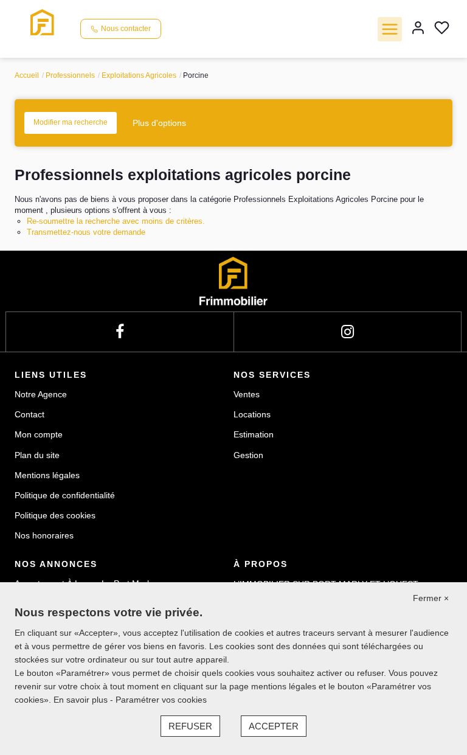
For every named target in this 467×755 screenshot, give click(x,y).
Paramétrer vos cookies (161, 700)
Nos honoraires (44, 535)
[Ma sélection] (441, 29)
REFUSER (190, 726)
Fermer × (431, 598)
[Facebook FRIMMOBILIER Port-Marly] (120, 331)
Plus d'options (159, 123)
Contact (29, 414)
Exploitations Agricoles (139, 75)
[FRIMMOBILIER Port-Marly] (43, 28)
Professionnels (70, 75)
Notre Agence (41, 394)
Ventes (247, 394)
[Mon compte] (418, 29)
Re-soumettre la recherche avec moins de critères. (116, 221)
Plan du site (37, 455)
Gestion (248, 455)
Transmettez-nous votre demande (86, 232)
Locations (252, 414)
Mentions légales (47, 475)
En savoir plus (82, 700)
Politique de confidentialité (65, 495)
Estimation (254, 434)
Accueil (27, 75)
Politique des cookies (55, 515)
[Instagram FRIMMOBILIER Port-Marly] (347, 331)
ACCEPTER (274, 726)
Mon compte (39, 434)
